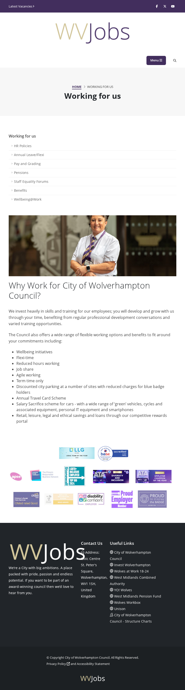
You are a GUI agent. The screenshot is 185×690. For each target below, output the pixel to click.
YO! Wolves (123, 590)
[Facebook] (156, 6)
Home (76, 87)
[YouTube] (172, 6)
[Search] (174, 60)
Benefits (20, 190)
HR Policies (23, 146)
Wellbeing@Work (27, 199)
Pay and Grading (27, 163)
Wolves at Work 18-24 (131, 571)
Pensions (21, 172)
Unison (120, 608)
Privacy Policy (56, 664)
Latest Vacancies (21, 6)
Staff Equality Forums (31, 181)
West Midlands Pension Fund (137, 596)
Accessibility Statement (93, 664)
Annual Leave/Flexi (29, 154)
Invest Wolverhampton (132, 565)
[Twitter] (164, 6)
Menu (154, 60)
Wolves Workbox (127, 602)
